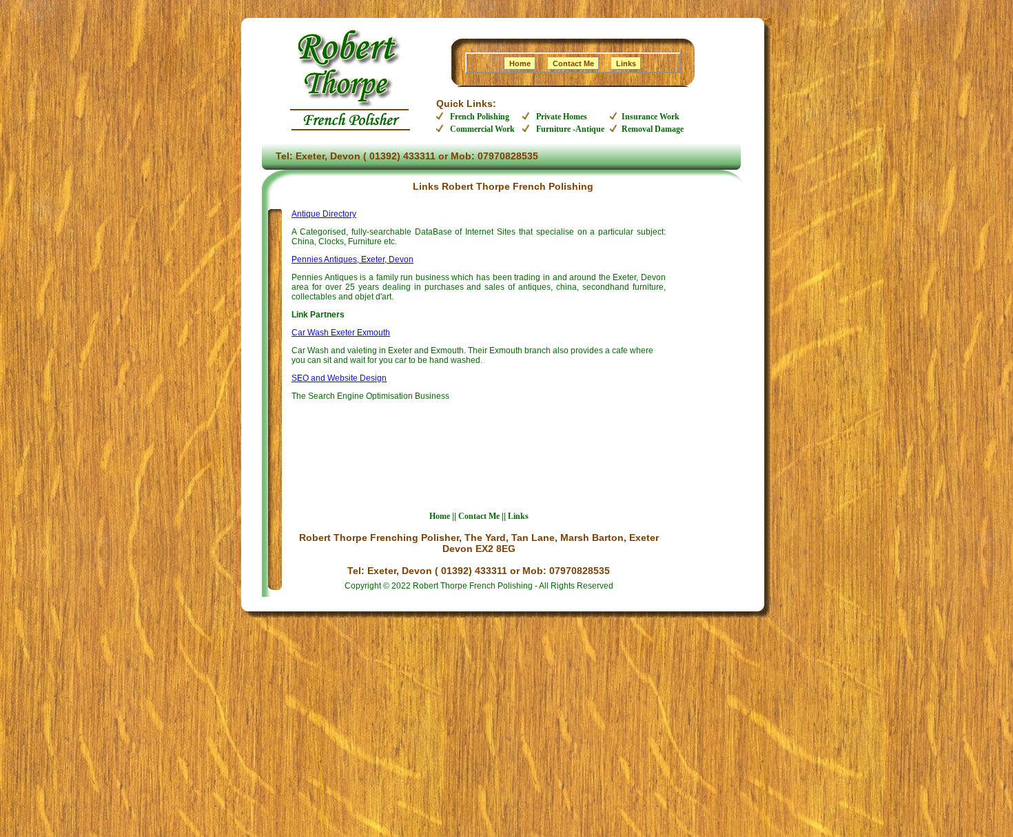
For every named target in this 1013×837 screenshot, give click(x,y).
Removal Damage (653, 129)
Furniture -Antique (570, 129)
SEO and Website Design (339, 378)
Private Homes (561, 116)
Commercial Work (482, 129)
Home (520, 63)
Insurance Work (650, 116)
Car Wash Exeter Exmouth (340, 332)
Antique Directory (323, 214)
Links (626, 63)
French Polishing (479, 116)
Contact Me (573, 63)
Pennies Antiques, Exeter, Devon (352, 259)
